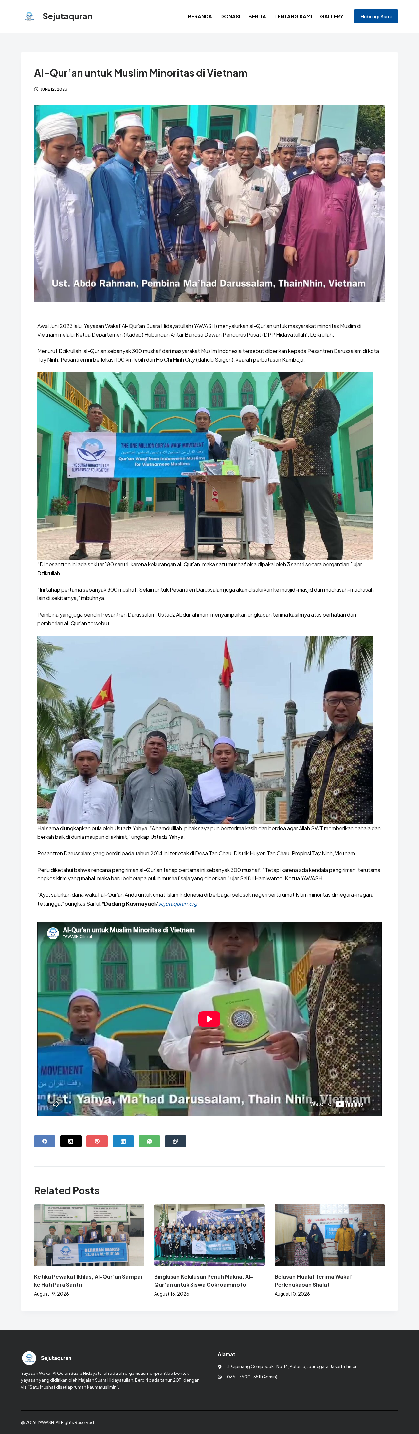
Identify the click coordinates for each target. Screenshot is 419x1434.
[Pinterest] (97, 1141)
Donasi (230, 16)
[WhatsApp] (149, 1141)
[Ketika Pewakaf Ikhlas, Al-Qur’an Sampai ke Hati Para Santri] (89, 1235)
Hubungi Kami (376, 16)
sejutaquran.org (177, 903)
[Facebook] (44, 1141)
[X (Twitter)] (71, 1141)
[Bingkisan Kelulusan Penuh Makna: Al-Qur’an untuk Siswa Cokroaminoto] (209, 1235)
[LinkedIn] (123, 1141)
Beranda (200, 16)
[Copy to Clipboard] (175, 1141)
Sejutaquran (67, 16)
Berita (257, 16)
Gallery (331, 16)
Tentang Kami (293, 16)
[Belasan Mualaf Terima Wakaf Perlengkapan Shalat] (330, 1235)
